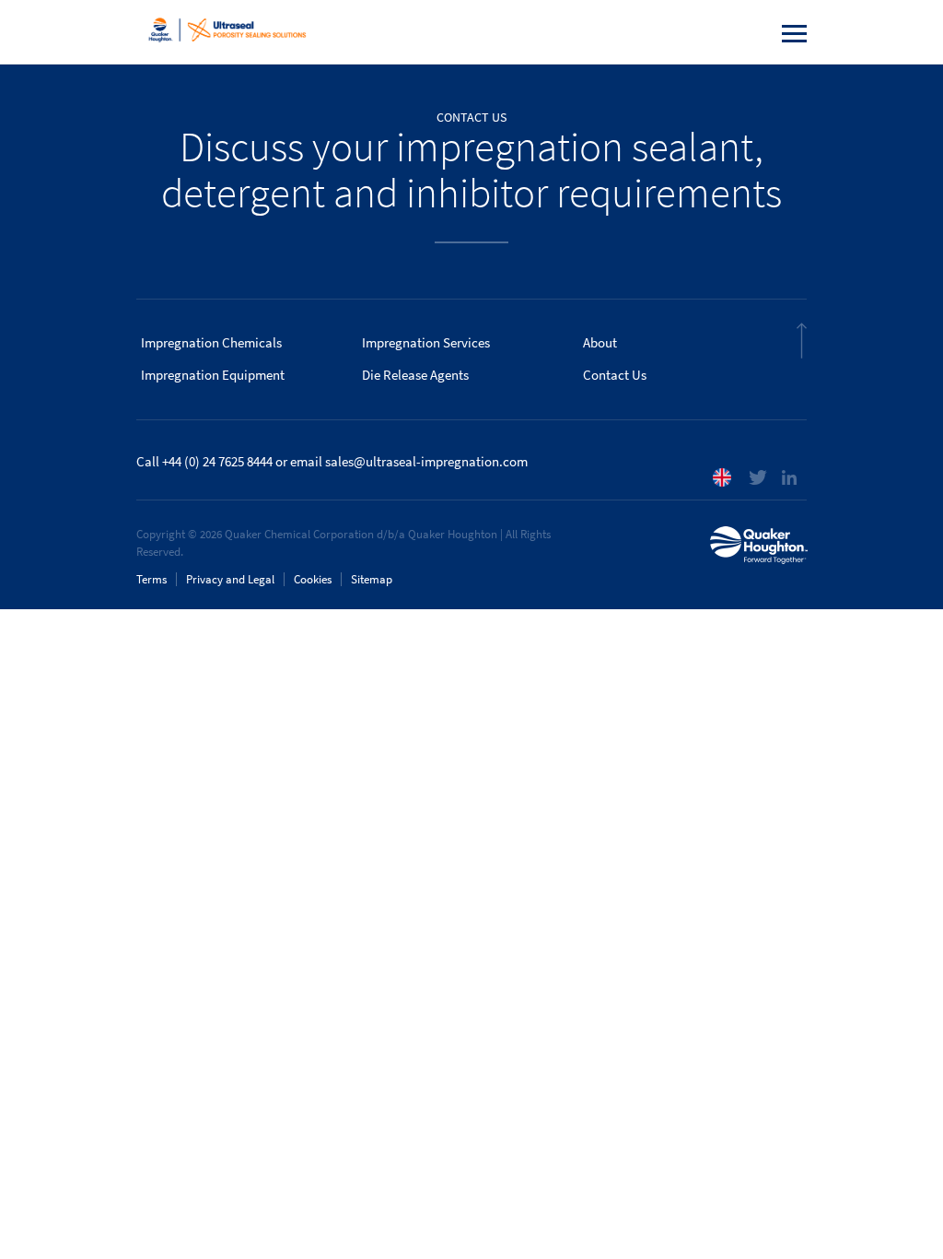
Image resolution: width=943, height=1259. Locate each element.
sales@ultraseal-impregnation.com (426, 462)
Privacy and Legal (230, 579)
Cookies (313, 579)
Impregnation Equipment (213, 375)
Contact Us (614, 375)
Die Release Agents (415, 375)
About (600, 343)
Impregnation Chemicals (211, 343)
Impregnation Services (426, 343)
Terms (151, 579)
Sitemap (371, 579)
